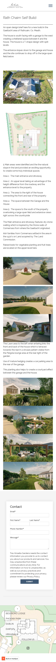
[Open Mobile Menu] (50, 5)
